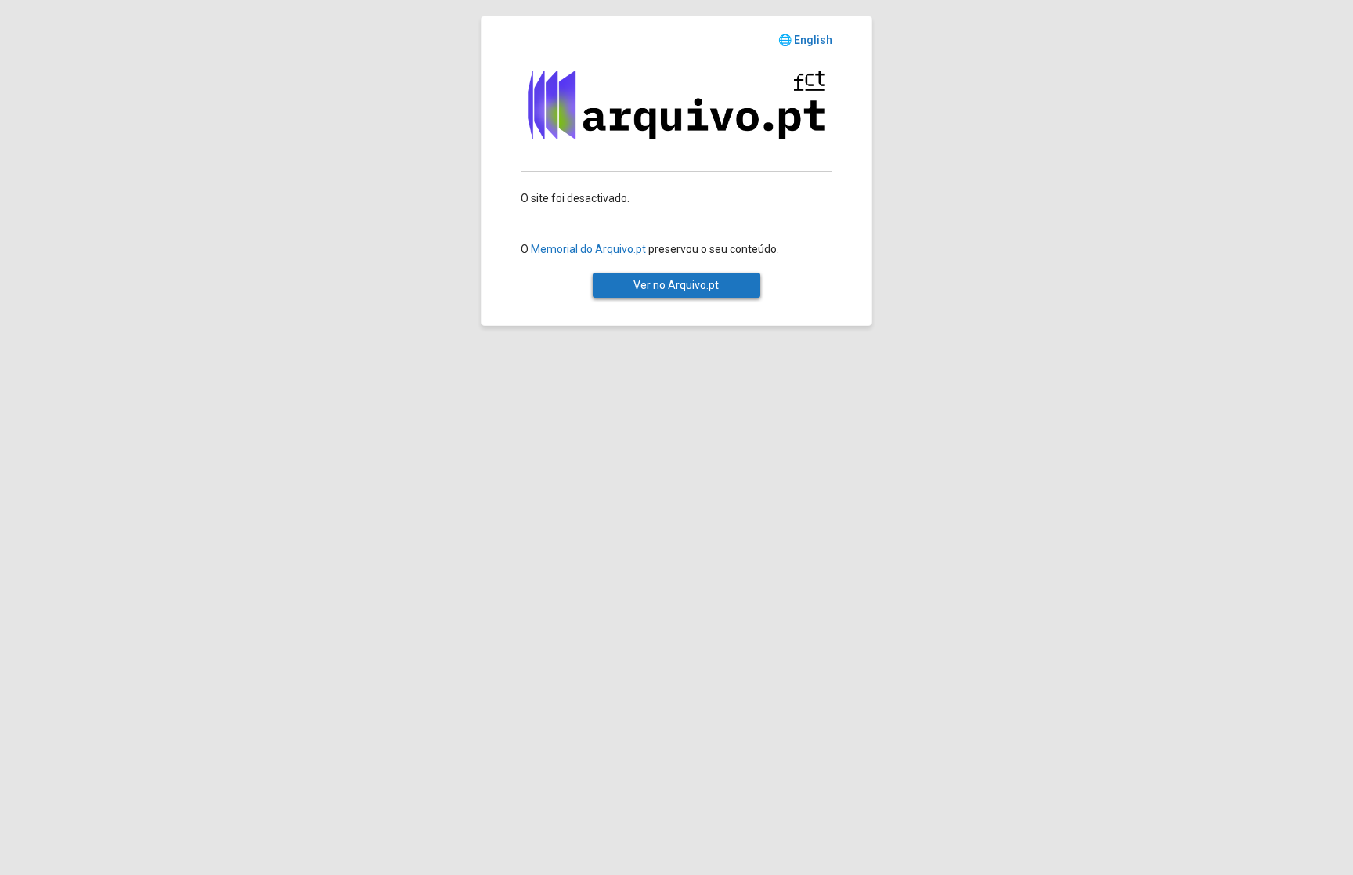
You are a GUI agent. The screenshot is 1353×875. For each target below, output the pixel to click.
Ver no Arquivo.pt (676, 285)
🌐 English (805, 40)
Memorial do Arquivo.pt (588, 249)
